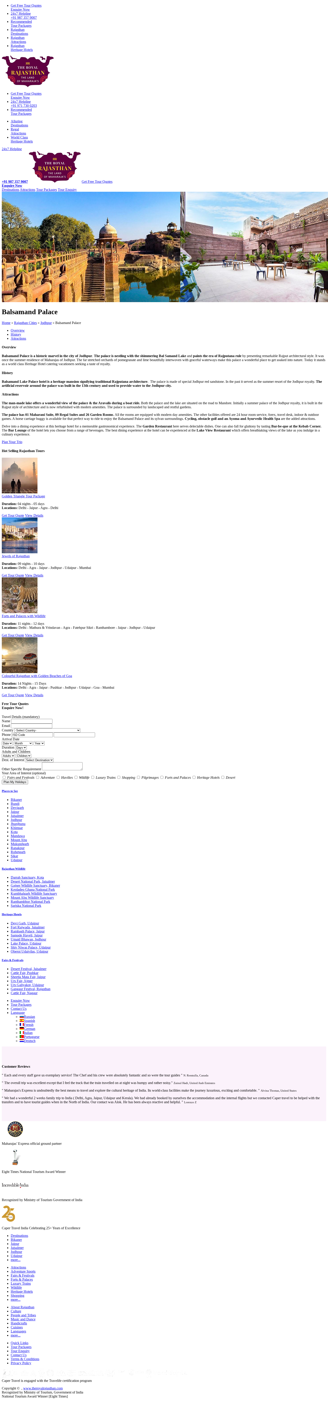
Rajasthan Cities (25, 323)
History (16, 334)
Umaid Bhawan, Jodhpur (28, 939)
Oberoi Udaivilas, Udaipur (29, 951)
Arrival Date (10, 739)
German (29, 1029)
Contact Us (19, 1008)
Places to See (10, 791)
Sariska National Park (26, 905)
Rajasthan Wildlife (13, 868)
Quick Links (19, 1343)
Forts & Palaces (22, 1279)
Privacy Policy (21, 1363)
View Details (34, 515)
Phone (6, 735)
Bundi (15, 804)
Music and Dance (23, 1319)
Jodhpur (46, 323)
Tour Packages (21, 23)
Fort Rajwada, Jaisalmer (28, 927)
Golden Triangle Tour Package (23, 496)
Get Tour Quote (13, 515)
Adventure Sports (23, 1271)
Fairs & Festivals (12, 960)
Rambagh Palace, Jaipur (28, 931)
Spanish (29, 1021)
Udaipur (16, 860)
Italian (28, 1033)
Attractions (18, 40)
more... (16, 1260)
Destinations (19, 32)
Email (6, 726)
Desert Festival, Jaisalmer (28, 969)
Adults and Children (16, 752)
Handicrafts (19, 1323)
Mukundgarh (20, 844)
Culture (16, 1311)
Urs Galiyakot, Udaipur (27, 985)
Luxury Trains (21, 1283)
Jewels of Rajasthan (16, 556)
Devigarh (17, 808)
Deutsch (29, 1041)
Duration (8, 747)
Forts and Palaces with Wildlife (24, 616)
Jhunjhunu (18, 824)
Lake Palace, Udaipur (26, 943)
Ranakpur (18, 848)
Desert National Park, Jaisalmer (33, 881)
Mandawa (18, 836)
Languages (18, 1331)
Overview (18, 330)
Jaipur (15, 812)
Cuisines (17, 1327)
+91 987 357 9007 (24, 15)
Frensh (28, 1025)
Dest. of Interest (13, 760)
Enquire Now (26, 7)
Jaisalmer (17, 816)
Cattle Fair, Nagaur (24, 993)
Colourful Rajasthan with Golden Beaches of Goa (37, 676)
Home (6, 323)
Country (7, 730)
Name (6, 721)
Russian (29, 1017)
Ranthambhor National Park (30, 901)
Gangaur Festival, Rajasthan (30, 989)
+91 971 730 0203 (24, 103)
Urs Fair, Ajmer (22, 981)
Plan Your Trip (12, 442)
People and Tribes (23, 1315)
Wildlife (16, 1287)
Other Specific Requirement (21, 769)
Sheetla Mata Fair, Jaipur (28, 977)
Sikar (14, 856)
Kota (14, 832)
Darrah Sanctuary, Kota (27, 877)
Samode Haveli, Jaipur (27, 935)
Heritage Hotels (22, 48)
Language (18, 1013)
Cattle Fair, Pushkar (24, 973)
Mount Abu (19, 840)
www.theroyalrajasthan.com (43, 1388)
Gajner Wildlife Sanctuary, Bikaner (35, 885)
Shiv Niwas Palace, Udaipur (31, 947)
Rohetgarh (18, 852)
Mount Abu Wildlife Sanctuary (32, 897)
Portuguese (31, 1037)
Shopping (17, 1295)
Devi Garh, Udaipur (25, 923)
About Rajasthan (22, 1307)
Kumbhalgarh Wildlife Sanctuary (34, 893)
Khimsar (17, 828)
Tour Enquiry (67, 190)
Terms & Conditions (25, 1359)
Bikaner (16, 800)
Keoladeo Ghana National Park (33, 889)
